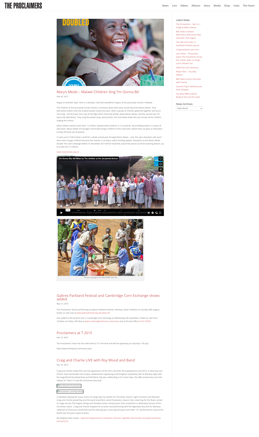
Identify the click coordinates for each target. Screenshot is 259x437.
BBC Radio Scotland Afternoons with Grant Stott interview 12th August (188, 34)
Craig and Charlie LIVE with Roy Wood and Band (96, 360)
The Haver (249, 6)
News (165, 6)
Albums (196, 6)
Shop (227, 6)
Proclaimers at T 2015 (74, 332)
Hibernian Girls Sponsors (187, 67)
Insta (236, 6)
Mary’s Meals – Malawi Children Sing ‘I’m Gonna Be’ (98, 91)
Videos (184, 6)
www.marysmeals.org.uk (68, 152)
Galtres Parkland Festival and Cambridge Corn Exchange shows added (108, 297)
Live (174, 6)
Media (217, 6)
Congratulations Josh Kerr (187, 49)
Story (207, 6)
